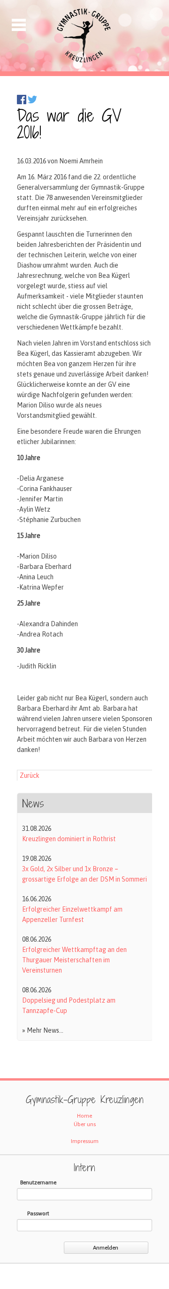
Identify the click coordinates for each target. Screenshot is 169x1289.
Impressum (85, 1141)
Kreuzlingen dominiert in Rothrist (69, 839)
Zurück (29, 775)
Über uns (85, 1124)
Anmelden (105, 1247)
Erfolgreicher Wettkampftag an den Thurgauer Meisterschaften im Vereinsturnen (74, 960)
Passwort (38, 1213)
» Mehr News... (42, 1030)
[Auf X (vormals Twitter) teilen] (32, 102)
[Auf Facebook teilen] (21, 102)
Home (84, 1116)
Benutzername (38, 1182)
